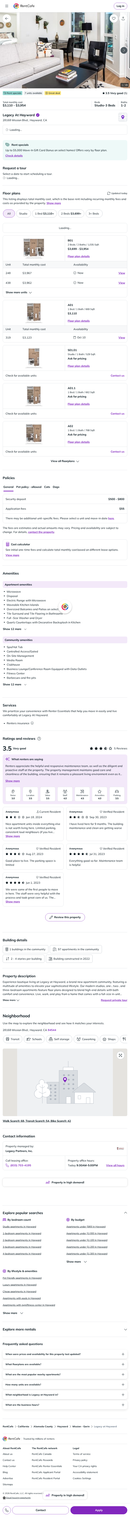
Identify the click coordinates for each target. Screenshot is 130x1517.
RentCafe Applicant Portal (46, 1472)
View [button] (121, 273)
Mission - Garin (81, 1426)
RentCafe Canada (41, 1454)
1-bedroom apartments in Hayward (22, 1233)
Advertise (8, 1478)
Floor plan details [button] (79, 256)
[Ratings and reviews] (39, 739)
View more (12, 555)
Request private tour (114, 1000)
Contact (41, 1510)
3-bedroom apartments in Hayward (22, 1246)
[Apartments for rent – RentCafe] (24, 6)
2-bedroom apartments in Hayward (22, 1240)
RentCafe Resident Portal (46, 1478)
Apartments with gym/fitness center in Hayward (29, 1305)
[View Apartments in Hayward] (7, 18)
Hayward (62, 1426)
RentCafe (8, 1426)
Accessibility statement (85, 1472)
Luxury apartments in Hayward (19, 1284)
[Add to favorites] (114, 18)
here (111, 518)
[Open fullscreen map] (120, 1055)
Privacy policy (80, 1460)
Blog (5, 1472)
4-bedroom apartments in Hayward (22, 1253)
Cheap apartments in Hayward (19, 1291)
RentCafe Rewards (42, 1460)
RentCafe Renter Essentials (47, 1466)
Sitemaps (8, 1484)
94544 (52, 1030)
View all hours (115, 1165)
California (23, 1426)
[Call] (7, 1510)
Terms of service (82, 1454)
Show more (12, 780)
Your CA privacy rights (85, 1466)
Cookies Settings (82, 1478)
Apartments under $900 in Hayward (85, 1226)
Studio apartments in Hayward (19, 1226)
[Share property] (123, 18)
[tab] (23, 213)
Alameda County (43, 1426)
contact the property (41, 532)
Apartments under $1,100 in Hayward (86, 1240)
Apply (99, 1510)
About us (8, 1454)
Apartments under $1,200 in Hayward (86, 1246)
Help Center (9, 1466)
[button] (65, 50)
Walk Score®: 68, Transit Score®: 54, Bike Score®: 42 (37, 1121)
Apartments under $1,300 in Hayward (86, 1253)
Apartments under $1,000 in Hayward (86, 1233)
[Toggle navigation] (7, 6)
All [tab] (9, 213)
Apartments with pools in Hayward (22, 1298)
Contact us (9, 1460)
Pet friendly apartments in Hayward (22, 1277)
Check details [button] (14, 155)
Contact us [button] (117, 375)
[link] (120, 6)
